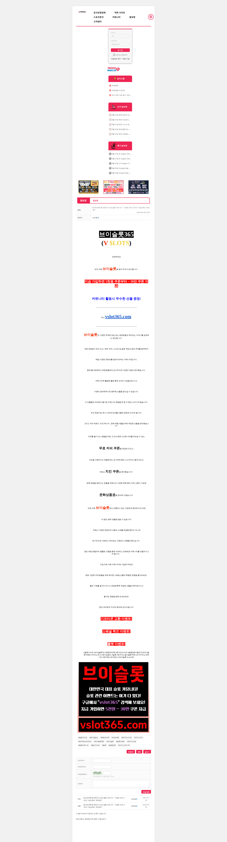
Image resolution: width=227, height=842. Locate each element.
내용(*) (80, 784)
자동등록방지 (82, 774)
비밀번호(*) (82, 767)
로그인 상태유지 (121, 55)
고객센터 (98, 21)
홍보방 (132, 17)
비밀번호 (114, 41)
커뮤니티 (116, 17)
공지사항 (121, 78)
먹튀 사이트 (119, 12)
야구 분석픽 (122, 107)
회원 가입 (126, 59)
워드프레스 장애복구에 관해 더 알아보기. (91, 819)
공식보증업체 (100, 12)
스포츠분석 (99, 17)
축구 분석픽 (122, 146)
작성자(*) (81, 760)
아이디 (113, 32)
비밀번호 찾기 (116, 59)
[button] (95, 218)
